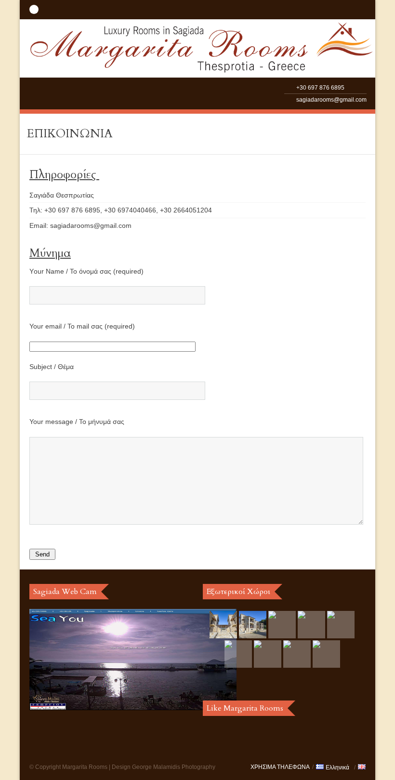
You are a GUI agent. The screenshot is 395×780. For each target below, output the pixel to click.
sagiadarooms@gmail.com (331, 99)
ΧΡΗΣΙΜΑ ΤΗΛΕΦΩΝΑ (280, 767)
